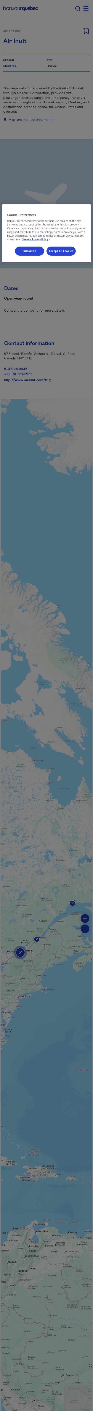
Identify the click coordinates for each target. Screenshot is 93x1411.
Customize (29, 251)
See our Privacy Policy (36, 239)
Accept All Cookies (61, 251)
